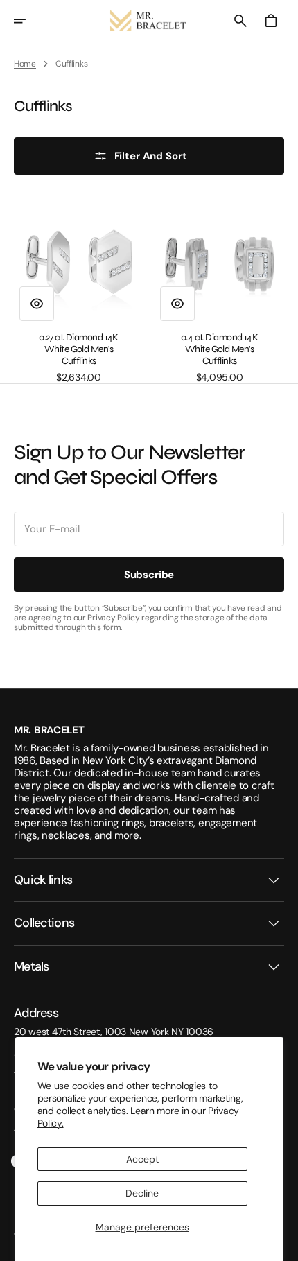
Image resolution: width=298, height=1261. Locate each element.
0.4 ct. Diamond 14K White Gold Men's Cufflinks (219, 349)
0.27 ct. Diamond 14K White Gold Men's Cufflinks (79, 349)
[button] (29, 21)
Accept (142, 1159)
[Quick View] (36, 303)
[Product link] (78, 290)
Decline (142, 1193)
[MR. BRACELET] (149, 21)
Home (25, 64)
